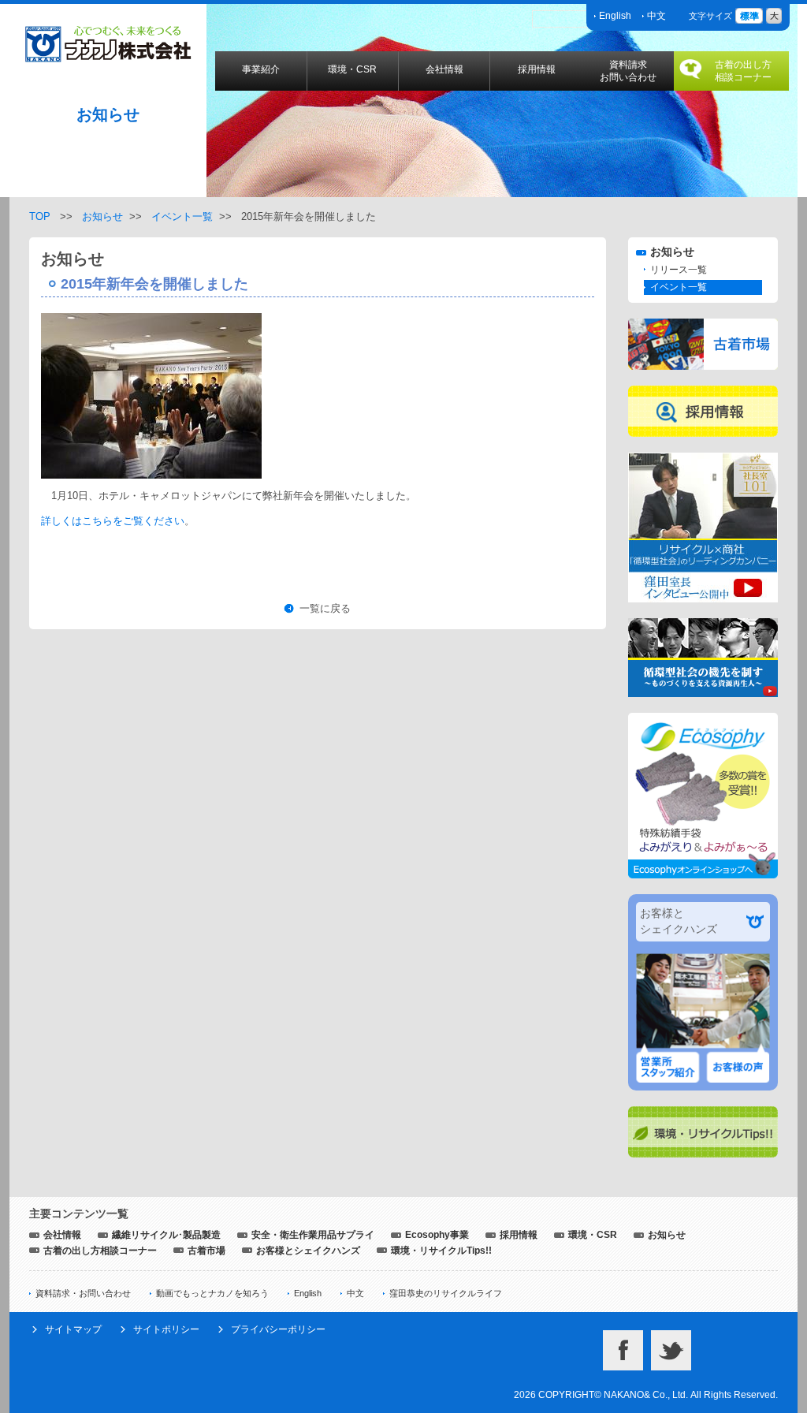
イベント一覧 (182, 216)
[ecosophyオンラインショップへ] (703, 720)
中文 (656, 15)
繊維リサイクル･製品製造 (166, 1234)
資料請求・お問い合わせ (83, 1293)
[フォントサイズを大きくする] (774, 15)
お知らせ (102, 216)
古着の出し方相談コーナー (743, 71)
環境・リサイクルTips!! (441, 1250)
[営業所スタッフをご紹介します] (665, 1051)
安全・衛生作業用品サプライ (312, 1234)
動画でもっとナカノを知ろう (212, 1293)
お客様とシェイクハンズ (308, 1250)
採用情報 (537, 69)
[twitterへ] (671, 1338)
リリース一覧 (678, 269)
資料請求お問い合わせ (628, 71)
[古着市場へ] (703, 326)
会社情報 (444, 69)
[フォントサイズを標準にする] (749, 15)
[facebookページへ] (623, 1338)
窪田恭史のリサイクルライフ (445, 1293)
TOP (39, 216)
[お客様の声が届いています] (740, 1051)
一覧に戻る (325, 608)
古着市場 (206, 1250)
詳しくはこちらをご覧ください (112, 521)
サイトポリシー (166, 1329)
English (615, 15)
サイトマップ (73, 1329)
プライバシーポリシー (278, 1329)
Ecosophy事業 (437, 1234)
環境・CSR (352, 69)
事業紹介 (261, 69)
